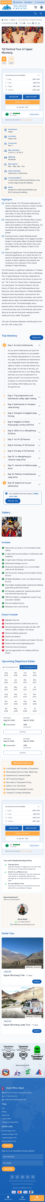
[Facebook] (12, 1177)
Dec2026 (6, 681)
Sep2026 (16, 674)
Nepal (13, 20)
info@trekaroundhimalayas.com (15, 1100)
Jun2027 (25, 688)
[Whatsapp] (28, 1177)
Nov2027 (35, 695)
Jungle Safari (6, 1119)
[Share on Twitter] (36, 23)
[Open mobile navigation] (40, 13)
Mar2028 (35, 702)
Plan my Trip (8, 1199)
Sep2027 (16, 695)
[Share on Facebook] (33, 23)
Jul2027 (35, 688)
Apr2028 (6, 710)
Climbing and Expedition (10, 1122)
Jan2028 (16, 702)
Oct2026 (25, 674)
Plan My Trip (22, 107)
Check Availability (22, 102)
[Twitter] (17, 1177)
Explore (37, 982)
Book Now (13, 97)
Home (6, 20)
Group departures (11, 667)
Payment (7, 1146)
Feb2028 (25, 702)
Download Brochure (9, 23)
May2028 (16, 710)
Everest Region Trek (8, 1131)
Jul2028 (35, 710)
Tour (3, 1108)
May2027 (16, 688)
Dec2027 (6, 702)
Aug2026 (6, 674)
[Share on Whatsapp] (39, 23)
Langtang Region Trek (9, 1138)
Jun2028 (25, 710)
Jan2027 (16, 681)
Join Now (23, 732)
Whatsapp (22, 1199)
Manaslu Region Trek (9, 1141)
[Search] (35, 13)
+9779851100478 (10, 1096)
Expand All (36, 337)
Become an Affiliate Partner (22, 1188)
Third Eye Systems (26, 1184)
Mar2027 (25, 681)
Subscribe (8, 1169)
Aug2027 (6, 695)
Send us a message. (26, 120)
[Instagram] (22, 1177)
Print (21, 23)
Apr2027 (6, 688)
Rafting (4, 1112)
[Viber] (33, 1177)
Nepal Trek (5, 1115)
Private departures (29, 667)
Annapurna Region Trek (9, 1134)
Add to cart (31, 97)
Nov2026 (35, 674)
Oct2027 (25, 695)
